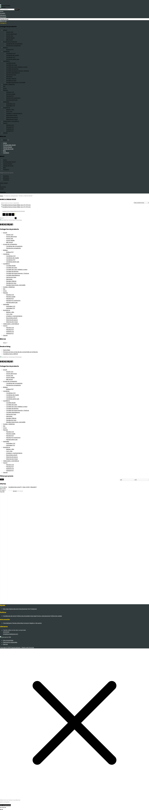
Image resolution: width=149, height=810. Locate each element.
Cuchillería (6, 61)
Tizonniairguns (7, 623)
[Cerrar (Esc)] (5, 807)
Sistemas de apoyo (12, 117)
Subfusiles (6, 102)
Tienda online (16, 623)
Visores (5, 133)
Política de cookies (56, 616)
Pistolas (5, 90)
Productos (33, 609)
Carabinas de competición (14, 44)
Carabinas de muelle (12, 55)
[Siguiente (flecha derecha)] (2, 809)
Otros (5, 88)
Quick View (10, 214)
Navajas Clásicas (11, 78)
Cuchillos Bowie (11, 63)
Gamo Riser (6, 350)
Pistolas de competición (13, 46)
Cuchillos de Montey (12, 69)
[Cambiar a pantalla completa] (2, 807)
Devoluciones (23, 609)
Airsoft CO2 (9, 32)
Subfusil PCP (10, 131)
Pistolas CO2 (10, 92)
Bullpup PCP (10, 49)
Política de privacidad (23, 616)
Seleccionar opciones (4, 214)
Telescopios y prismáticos (11, 121)
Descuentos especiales (10, 642)
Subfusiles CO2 (10, 104)
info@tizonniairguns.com (10, 634)
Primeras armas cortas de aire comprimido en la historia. (20, 352)
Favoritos (6, 176)
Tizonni (5, 123)
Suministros (6, 108)
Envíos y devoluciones (43, 616)
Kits (4, 86)
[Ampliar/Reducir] (0, 807)
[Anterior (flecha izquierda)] (0, 809)
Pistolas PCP (10, 96)
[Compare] (13, 214)
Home (5, 143)
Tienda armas (4, 19)
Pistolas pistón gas (11, 100)
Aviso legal (33, 616)
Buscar (17, 9)
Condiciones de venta (9, 616)
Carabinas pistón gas (12, 59)
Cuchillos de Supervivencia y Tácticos (17, 71)
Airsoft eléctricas (11, 34)
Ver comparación (5, 805)
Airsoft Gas (9, 36)
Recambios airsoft (11, 115)
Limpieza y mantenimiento (14, 113)
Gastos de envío (14, 609)
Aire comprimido (8, 640)
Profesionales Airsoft (9, 145)
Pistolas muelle (10, 94)
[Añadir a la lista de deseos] (7, 214)
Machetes (9, 77)
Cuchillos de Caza (11, 65)
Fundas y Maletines (9, 84)
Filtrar (1, 479)
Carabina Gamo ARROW (10, 354)
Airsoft (5, 30)
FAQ (29, 609)
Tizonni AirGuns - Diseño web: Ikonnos (22, 647)
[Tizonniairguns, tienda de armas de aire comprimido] (5, 5)
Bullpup (5, 47)
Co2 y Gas (9, 111)
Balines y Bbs (10, 109)
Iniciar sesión (4, 183)
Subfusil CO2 (10, 129)
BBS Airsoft (9, 40)
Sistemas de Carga (12, 119)
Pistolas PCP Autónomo (13, 98)
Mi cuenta (6, 178)
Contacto (6, 153)
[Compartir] (3, 807)
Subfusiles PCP (10, 106)
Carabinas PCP (10, 57)
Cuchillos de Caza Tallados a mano (16, 67)
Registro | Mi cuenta (36, 623)
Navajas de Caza (11, 80)
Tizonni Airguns (7, 147)
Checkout (6, 180)
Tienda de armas (8, 149)
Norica (5, 140)
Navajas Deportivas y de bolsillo (15, 82)
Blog (4, 151)
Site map (6, 609)
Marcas (5, 644)
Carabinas (6, 51)
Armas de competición (10, 42)
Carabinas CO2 (10, 53)
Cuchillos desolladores (13, 73)
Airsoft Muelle (10, 38)
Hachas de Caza (11, 75)
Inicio (1, 196)
